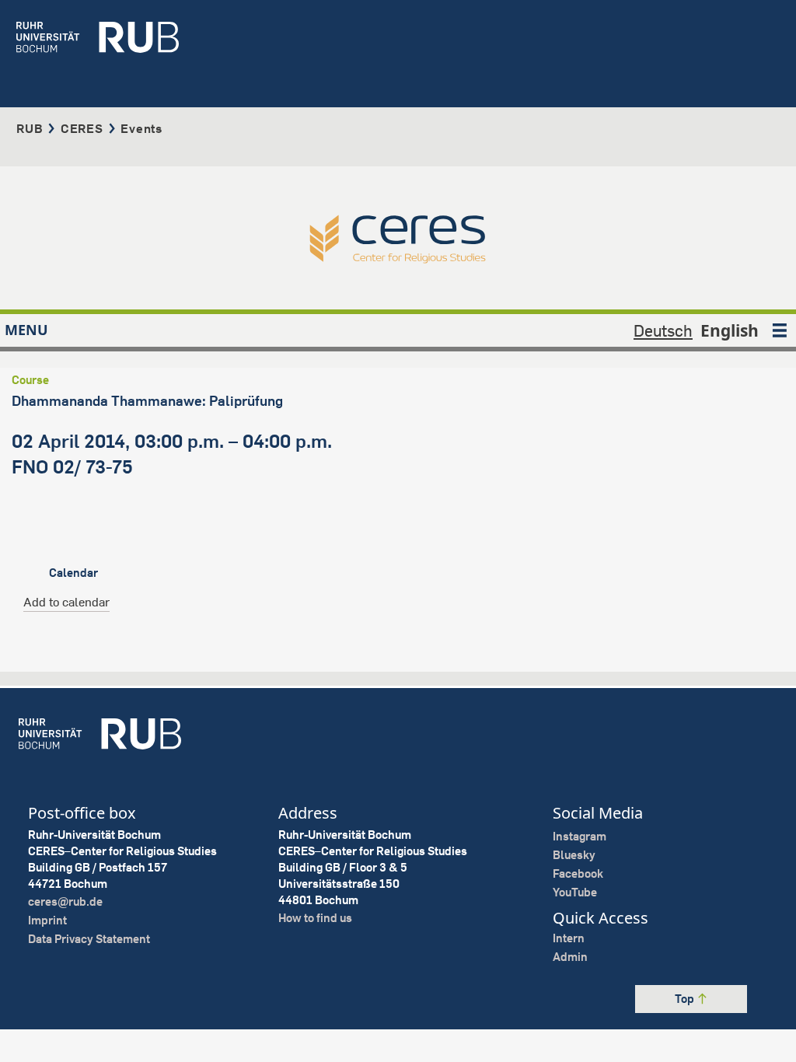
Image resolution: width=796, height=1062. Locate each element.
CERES (82, 128)
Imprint (47, 920)
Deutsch (663, 330)
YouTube (575, 892)
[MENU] (779, 330)
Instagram (579, 836)
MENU (26, 329)
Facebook (578, 873)
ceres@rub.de (65, 901)
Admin (570, 956)
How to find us (315, 917)
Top (685, 998)
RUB (29, 128)
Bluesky (574, 854)
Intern (569, 938)
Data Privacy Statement (89, 938)
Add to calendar (66, 602)
